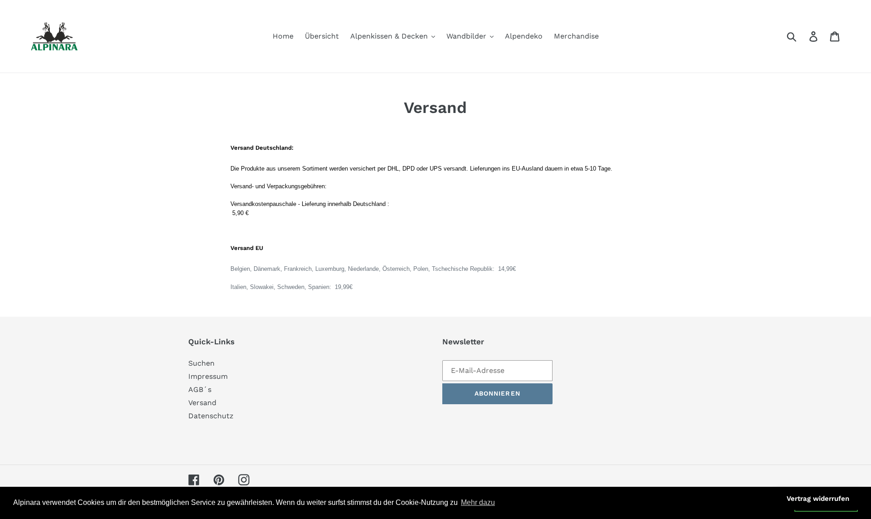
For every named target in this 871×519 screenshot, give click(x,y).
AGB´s (199, 389)
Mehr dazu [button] (478, 502)
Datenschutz (211, 415)
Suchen (201, 363)
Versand (202, 402)
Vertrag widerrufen (818, 499)
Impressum (208, 376)
